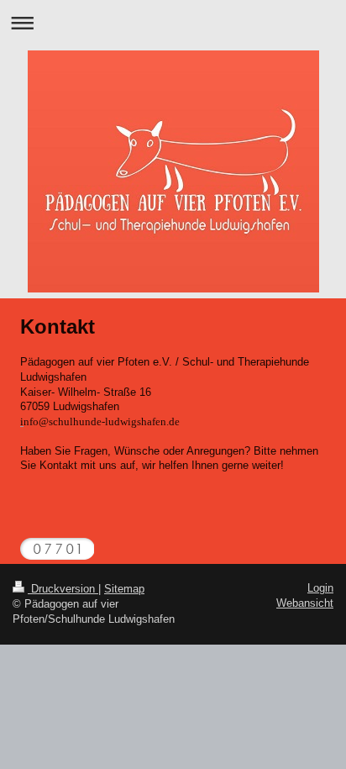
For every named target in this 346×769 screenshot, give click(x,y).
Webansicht (304, 603)
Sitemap (124, 588)
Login (320, 588)
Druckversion (63, 588)
